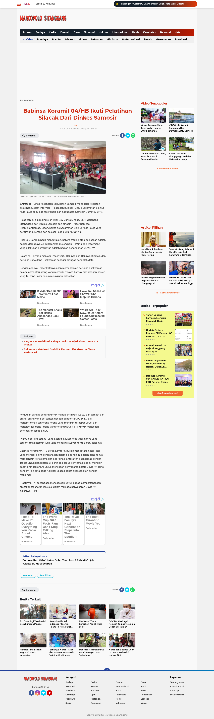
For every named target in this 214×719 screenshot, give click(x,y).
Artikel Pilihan (152, 227)
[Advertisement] (112, 16)
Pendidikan (45, 575)
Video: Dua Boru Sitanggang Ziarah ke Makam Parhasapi (180, 156)
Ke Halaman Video (166, 168)
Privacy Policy (177, 694)
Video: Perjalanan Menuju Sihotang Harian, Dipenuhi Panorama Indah (156, 363)
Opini (93, 694)
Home (26, 3)
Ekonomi (89, 32)
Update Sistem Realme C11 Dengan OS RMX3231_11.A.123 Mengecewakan (159, 333)
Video (29, 39)
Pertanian (95, 699)
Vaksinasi (120, 703)
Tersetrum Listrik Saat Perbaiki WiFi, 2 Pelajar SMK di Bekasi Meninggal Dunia (181, 280)
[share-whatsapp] (133, 135)
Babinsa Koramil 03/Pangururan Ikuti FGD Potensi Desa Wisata (157, 378)
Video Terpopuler (154, 103)
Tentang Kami (177, 682)
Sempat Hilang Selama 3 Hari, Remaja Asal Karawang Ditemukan (181, 252)
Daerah (65, 32)
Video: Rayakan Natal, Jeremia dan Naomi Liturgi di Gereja (152, 128)
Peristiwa (70, 699)
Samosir (145, 699)
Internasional (120, 32)
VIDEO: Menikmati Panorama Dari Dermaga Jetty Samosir (181, 128)
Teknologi (95, 703)
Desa (77, 32)
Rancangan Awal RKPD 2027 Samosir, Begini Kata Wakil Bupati (152, 4)
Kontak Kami (177, 686)
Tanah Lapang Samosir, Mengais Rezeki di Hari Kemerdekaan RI (156, 318)
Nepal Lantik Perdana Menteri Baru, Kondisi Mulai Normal (152, 252)
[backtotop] (107, 671)
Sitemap (174, 690)
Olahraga (70, 694)
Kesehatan (149, 32)
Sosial (68, 703)
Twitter (45, 697)
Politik (119, 699)
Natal (178, 32)
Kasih (135, 32)
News (143, 690)
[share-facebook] (122, 135)
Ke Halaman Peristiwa (166, 292)
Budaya (40, 32)
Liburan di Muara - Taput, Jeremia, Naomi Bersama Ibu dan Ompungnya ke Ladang (153, 156)
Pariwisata (121, 694)
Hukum (103, 32)
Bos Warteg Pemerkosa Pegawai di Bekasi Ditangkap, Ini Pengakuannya (153, 280)
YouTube (52, 697)
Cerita (52, 32)
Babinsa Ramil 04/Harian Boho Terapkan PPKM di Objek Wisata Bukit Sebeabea (58, 561)
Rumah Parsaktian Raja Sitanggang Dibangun (156, 348)
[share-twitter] (127, 135)
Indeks (27, 32)
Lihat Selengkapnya (167, 393)
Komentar (31, 135)
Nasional (165, 32)
